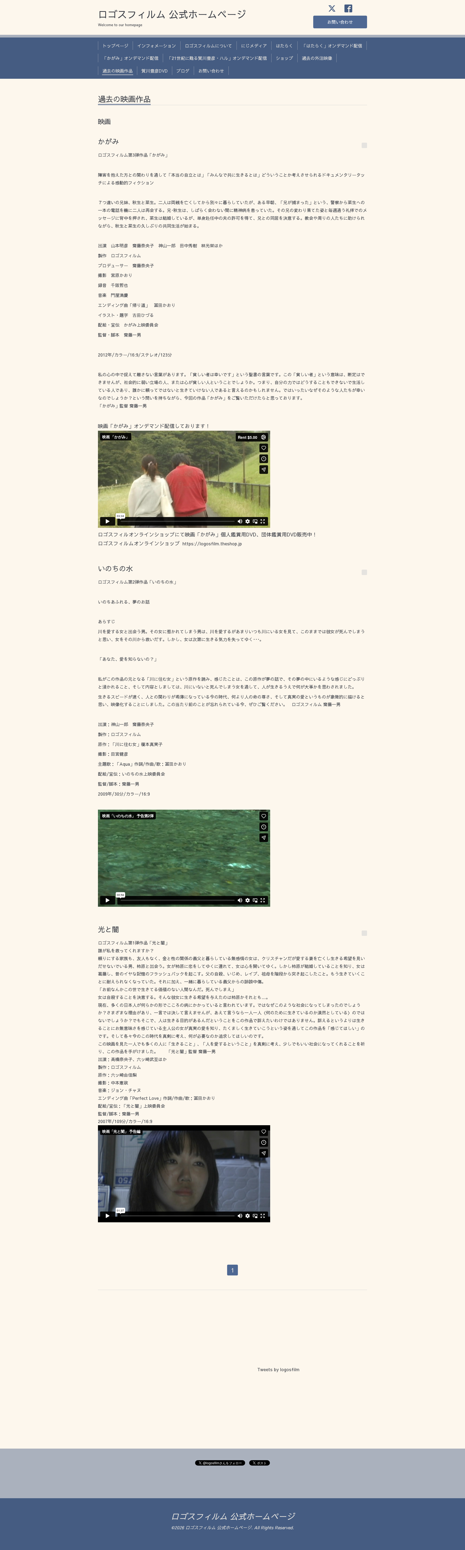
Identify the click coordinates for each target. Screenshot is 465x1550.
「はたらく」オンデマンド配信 (332, 46)
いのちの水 (115, 568)
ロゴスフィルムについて (208, 46)
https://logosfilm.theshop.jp (212, 543)
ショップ (284, 58)
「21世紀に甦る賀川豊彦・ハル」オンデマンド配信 (217, 58)
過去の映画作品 (118, 71)
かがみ (108, 141)
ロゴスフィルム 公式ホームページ (172, 14)
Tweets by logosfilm (278, 1369)
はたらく (284, 46)
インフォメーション (156, 46)
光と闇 (108, 929)
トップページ (115, 46)
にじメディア (254, 46)
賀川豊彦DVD (155, 71)
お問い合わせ (340, 22)
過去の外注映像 (317, 58)
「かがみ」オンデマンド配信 (130, 58)
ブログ (183, 71)
